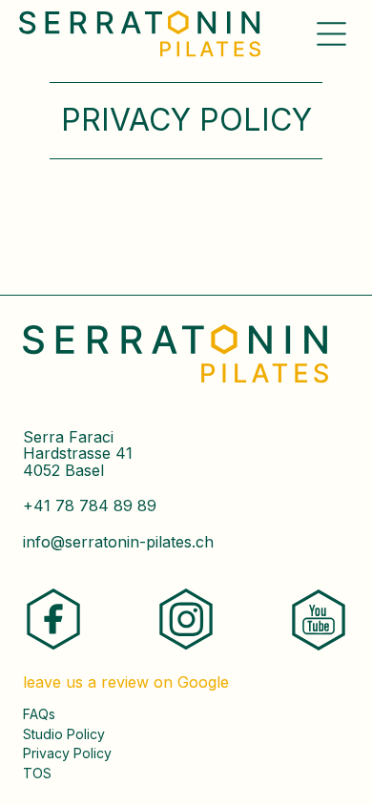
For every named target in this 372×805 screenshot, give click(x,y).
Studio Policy (64, 734)
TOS (37, 773)
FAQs (39, 714)
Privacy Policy (67, 753)
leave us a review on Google (126, 682)
